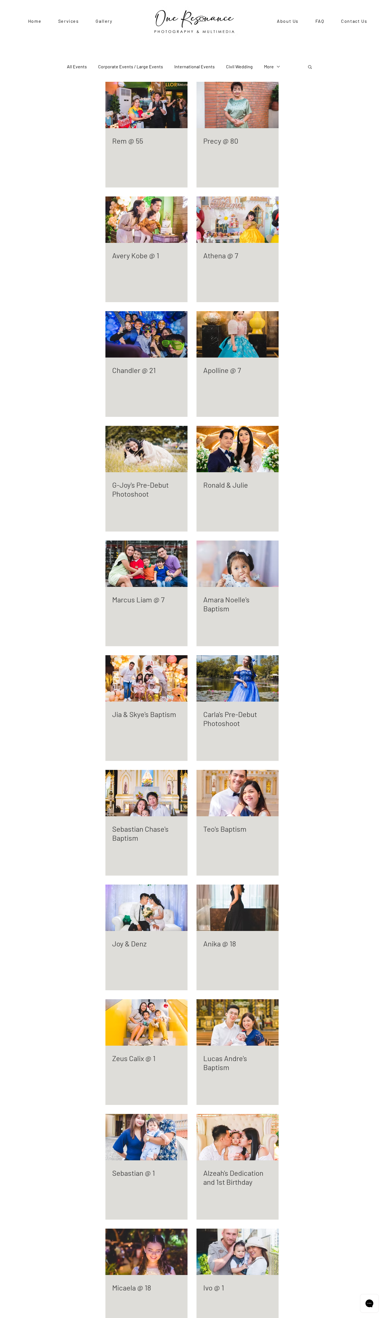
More (269, 66)
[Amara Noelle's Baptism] (237, 564)
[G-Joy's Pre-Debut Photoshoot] (146, 449)
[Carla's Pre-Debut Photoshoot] (237, 678)
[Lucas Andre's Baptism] (237, 1022)
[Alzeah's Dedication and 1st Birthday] (237, 1137)
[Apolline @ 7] (237, 334)
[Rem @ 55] (146, 105)
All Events (77, 66)
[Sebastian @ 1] (146, 1137)
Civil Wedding (239, 66)
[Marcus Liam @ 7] (146, 564)
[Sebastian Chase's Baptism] (146, 793)
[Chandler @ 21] (146, 334)
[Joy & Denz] (146, 908)
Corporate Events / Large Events (130, 66)
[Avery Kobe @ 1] (146, 219)
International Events (194, 66)
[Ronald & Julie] (237, 449)
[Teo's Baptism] (237, 793)
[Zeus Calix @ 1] (146, 1022)
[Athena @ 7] (237, 219)
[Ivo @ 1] (237, 1252)
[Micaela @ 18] (146, 1252)
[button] (310, 67)
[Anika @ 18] (237, 908)
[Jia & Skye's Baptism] (146, 678)
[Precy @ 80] (237, 105)
